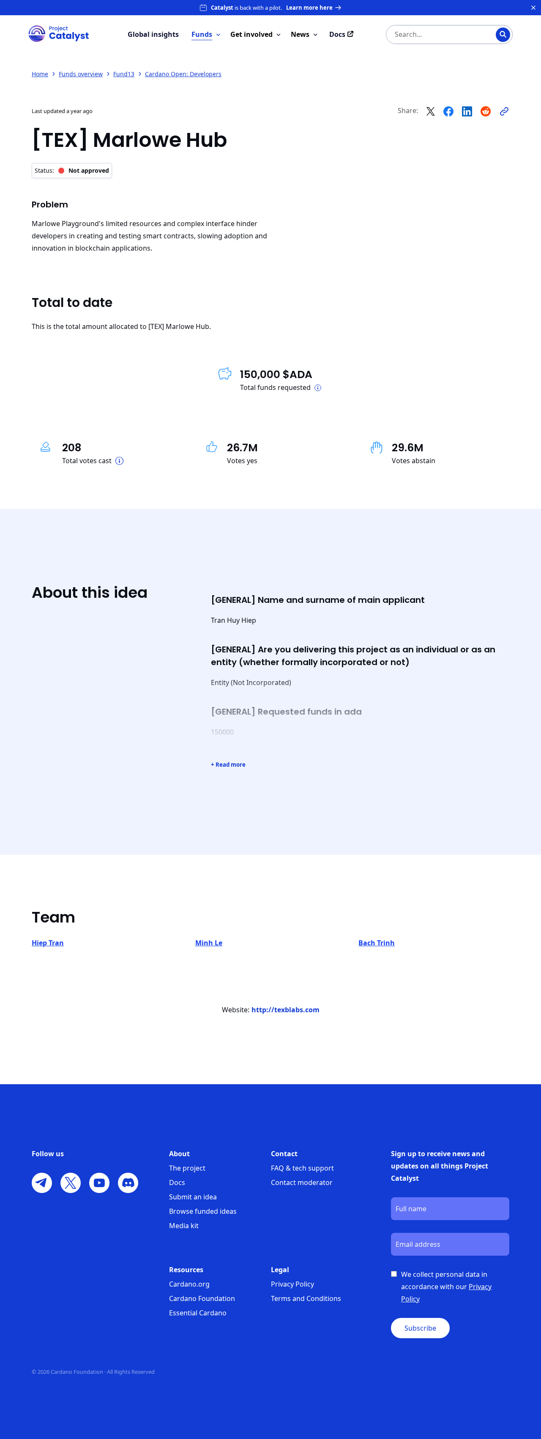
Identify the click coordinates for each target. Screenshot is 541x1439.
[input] (432, 34)
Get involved (251, 34)
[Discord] (128, 1183)
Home (40, 74)
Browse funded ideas (203, 1211)
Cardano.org (189, 1284)
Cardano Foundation (202, 1298)
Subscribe (420, 1328)
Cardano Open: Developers (183, 74)
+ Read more (228, 764)
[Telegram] (42, 1183)
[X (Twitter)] (70, 1183)
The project (187, 1168)
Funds (201, 34)
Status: (72, 170)
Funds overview (81, 74)
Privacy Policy (292, 1284)
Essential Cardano (198, 1312)
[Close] (533, 7)
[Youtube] (99, 1183)
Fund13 (123, 74)
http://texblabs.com (285, 1009)
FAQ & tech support (302, 1168)
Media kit (184, 1225)
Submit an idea (193, 1196)
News (300, 34)
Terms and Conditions (306, 1298)
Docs (177, 1182)
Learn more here (309, 7)
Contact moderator (302, 1182)
